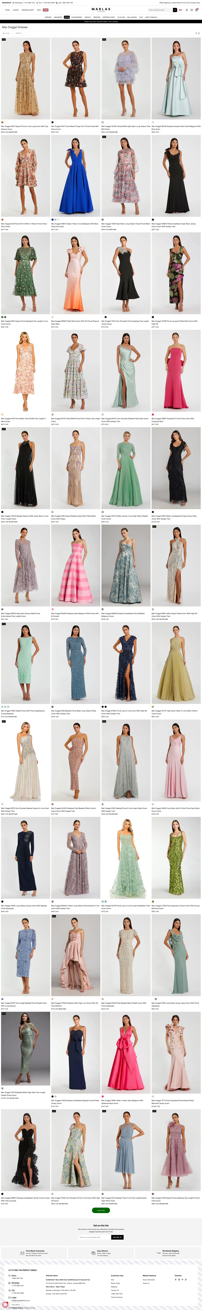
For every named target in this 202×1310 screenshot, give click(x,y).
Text (13, 1290)
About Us (146, 1283)
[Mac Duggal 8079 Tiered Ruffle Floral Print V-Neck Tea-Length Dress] (75, 371)
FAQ (112, 1280)
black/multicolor (52, 122)
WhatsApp (15, 1283)
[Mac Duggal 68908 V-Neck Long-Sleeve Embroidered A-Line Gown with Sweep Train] (75, 858)
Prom (7, 10)
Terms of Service (117, 1297)
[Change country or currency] (181, 10)
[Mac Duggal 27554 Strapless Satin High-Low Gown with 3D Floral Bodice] (75, 955)
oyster (102, 999)
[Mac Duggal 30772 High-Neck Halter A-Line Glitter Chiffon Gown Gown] (176, 663)
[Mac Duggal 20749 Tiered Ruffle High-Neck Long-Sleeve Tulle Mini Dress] (126, 78)
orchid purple (153, 1194)
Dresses (48, 17)
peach (153, 999)
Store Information (149, 1280)
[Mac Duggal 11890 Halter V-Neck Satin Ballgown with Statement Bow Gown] (126, 1053)
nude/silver (153, 609)
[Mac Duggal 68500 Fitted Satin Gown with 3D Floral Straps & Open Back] (75, 273)
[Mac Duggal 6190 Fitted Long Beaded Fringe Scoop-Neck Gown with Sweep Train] (176, 468)
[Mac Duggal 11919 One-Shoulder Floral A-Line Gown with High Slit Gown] (75, 1150)
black (153, 219)
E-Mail (14, 1297)
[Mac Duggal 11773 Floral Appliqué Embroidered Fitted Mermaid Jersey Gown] (176, 1053)
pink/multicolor (2, 219)
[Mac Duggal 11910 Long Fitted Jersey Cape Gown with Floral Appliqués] (176, 955)
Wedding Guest (28, 10)
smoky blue (52, 707)
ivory (108, 317)
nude (52, 512)
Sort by (18, 33)
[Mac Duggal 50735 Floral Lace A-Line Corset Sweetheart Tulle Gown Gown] (126, 858)
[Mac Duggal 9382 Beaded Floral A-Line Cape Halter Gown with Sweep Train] (126, 760)
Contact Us (115, 1290)
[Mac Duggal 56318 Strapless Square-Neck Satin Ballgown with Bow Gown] (176, 78)
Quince (16, 10)
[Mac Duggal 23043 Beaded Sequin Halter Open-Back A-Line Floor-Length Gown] (25, 468)
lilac (102, 122)
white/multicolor (102, 219)
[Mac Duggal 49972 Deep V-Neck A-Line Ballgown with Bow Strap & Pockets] (75, 176)
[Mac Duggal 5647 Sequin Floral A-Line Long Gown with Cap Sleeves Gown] (25, 78)
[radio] (196, 33)
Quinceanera (76, 17)
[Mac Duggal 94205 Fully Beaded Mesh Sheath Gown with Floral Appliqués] (126, 955)
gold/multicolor (2, 122)
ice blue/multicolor (8, 122)
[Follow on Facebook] (176, 1280)
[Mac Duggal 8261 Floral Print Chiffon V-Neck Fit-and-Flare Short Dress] (25, 176)
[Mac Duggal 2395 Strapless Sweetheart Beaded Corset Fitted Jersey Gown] (75, 1053)
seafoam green (153, 122)
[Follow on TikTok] (186, 1280)
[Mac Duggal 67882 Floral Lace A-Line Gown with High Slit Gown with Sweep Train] (126, 663)
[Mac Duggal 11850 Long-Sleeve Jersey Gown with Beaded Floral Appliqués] (25, 858)
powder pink (153, 804)
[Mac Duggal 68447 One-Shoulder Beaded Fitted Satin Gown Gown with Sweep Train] (126, 371)
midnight (158, 999)
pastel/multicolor (52, 1194)
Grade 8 (88, 17)
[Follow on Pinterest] (182, 1280)
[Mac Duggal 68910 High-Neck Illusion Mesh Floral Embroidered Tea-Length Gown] (25, 565)
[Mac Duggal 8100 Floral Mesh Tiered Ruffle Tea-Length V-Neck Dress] (25, 371)
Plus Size (121, 17)
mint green (102, 901)
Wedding (96, 17)
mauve (2, 609)
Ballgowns (132, 17)
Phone (14, 1275)
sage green (5, 317)
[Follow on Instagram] (179, 1280)
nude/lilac (52, 804)
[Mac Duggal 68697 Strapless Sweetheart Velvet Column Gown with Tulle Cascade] (25, 1150)
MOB (39, 10)
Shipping (114, 1287)
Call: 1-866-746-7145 (65, 3)
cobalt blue (52, 219)
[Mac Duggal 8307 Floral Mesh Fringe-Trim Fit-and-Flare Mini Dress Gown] (75, 78)
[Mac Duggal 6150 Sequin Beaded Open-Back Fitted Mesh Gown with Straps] (75, 468)
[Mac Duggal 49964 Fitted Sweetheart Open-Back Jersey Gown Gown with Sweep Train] (176, 176)
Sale (45, 10)
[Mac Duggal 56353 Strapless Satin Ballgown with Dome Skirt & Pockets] (75, 565)
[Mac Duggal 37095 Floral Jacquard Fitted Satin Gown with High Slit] (176, 273)
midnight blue (102, 707)
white (58, 219)
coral (5, 122)
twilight (2, 999)
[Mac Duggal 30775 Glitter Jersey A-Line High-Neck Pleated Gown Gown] (126, 468)
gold (153, 707)
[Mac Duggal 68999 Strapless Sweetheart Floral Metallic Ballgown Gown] (126, 565)
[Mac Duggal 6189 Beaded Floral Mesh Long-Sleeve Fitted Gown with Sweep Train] (75, 663)
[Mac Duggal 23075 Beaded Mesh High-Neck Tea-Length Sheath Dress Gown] (25, 1049)
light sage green (2, 1088)
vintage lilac (5, 707)
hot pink (153, 414)
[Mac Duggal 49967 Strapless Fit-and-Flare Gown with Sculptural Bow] (176, 371)
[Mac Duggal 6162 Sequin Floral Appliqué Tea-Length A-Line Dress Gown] (25, 273)
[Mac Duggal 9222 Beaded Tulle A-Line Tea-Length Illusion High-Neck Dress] (126, 1150)
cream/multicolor (55, 122)
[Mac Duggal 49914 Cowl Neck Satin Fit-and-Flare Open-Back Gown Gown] (176, 760)
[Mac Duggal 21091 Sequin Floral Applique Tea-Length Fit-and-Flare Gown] (176, 1150)
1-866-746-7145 (116, 1294)
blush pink (52, 999)
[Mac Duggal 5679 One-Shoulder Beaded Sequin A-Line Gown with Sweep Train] (25, 760)
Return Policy (115, 1283)
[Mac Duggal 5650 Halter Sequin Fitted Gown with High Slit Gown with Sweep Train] (176, 565)
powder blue (55, 219)
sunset (52, 317)
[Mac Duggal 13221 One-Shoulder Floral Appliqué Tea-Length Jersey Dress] (126, 273)
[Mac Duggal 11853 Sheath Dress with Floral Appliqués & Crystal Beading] (25, 663)
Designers (58, 17)
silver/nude (2, 804)
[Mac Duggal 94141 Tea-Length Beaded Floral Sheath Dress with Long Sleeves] (25, 955)
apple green (153, 901)
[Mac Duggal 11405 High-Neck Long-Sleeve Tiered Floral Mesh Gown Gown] (126, 176)
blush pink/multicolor (2, 414)
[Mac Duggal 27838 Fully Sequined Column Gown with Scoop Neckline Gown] (176, 858)
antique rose (2, 317)
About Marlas (151, 17)
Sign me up (117, 1237)
